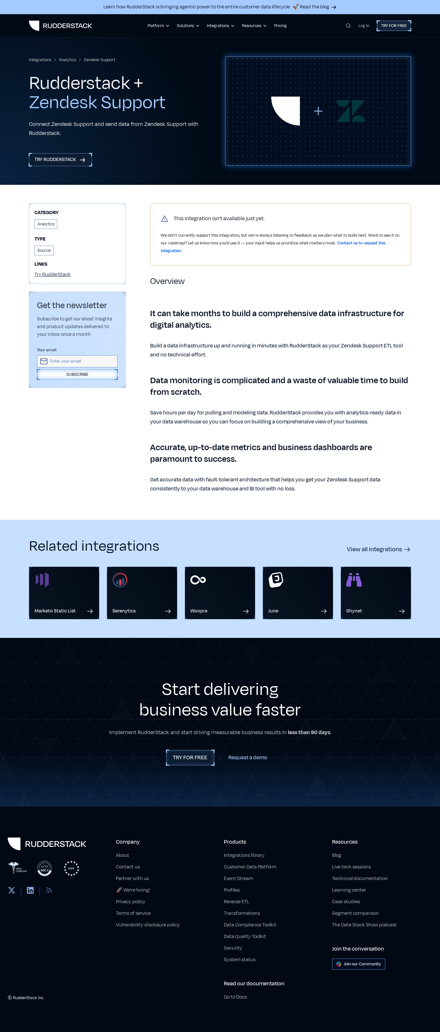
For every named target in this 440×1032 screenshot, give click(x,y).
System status (239, 959)
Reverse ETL (236, 901)
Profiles (232, 890)
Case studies (346, 901)
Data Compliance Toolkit (250, 925)
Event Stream (238, 878)
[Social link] (11, 891)
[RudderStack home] (60, 26)
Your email (46, 350)
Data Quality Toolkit (245, 936)
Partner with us (132, 878)
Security (233, 948)
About (122, 855)
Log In (364, 26)
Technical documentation (360, 878)
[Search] (348, 25)
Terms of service (133, 913)
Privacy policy (130, 901)
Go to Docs (235, 997)
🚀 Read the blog (310, 7)
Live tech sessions (351, 867)
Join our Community (362, 964)
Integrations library (244, 855)
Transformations (242, 913)
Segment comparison (355, 913)
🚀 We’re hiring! (133, 890)
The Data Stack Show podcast (364, 925)
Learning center (349, 890)
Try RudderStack (52, 274)
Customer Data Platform (250, 867)
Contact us (128, 867)
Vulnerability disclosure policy (148, 925)
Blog (336, 855)
